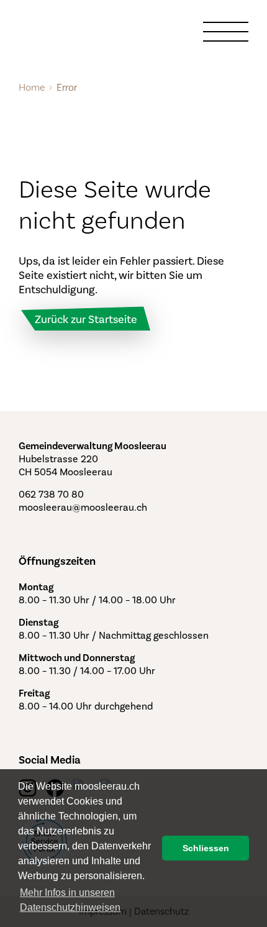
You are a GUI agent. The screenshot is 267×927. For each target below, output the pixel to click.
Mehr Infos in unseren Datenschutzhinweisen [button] (70, 900)
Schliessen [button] (206, 848)
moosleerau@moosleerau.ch (83, 507)
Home (32, 87)
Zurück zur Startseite (86, 319)
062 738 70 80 (51, 494)
